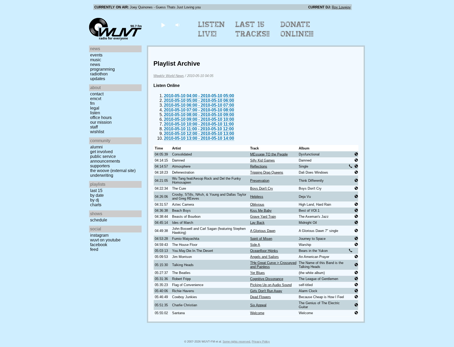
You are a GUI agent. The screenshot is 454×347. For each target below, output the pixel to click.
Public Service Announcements (105, 158)
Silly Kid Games (262, 160)
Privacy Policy (261, 341)
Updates (97, 78)
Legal (94, 108)
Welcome (257, 313)
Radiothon (99, 74)
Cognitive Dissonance (266, 279)
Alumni (96, 147)
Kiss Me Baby (261, 211)
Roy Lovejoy (341, 7)
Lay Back (257, 223)
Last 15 (96, 190)
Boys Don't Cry (261, 188)
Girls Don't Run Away (266, 291)
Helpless (256, 197)
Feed (94, 249)
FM (92, 103)
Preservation (259, 181)
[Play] (163, 25)
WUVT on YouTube (105, 240)
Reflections (258, 166)
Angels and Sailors (264, 257)
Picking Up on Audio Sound (271, 285)
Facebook (98, 244)
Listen (95, 113)
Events (96, 55)
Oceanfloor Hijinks (264, 251)
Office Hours (101, 117)
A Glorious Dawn (262, 231)
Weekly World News (168, 76)
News (95, 64)
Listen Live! (211, 29)
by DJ (94, 200)
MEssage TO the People (269, 154)
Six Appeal (258, 305)
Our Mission (101, 122)
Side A (255, 245)
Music (95, 60)
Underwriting (101, 175)
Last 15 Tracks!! (252, 29)
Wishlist (97, 132)
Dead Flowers (260, 297)
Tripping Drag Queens (266, 172)
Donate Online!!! (297, 29)
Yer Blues (257, 273)
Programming (102, 69)
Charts (95, 205)
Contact (97, 94)
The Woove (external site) (113, 170)
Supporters (100, 166)
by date (97, 195)
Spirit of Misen (261, 239)
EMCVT (95, 98)
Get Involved (101, 151)
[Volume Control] (178, 25)
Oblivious (257, 204)
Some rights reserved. (237, 341)
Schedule (98, 220)
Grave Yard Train (263, 217)
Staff (94, 127)
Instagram (99, 235)
